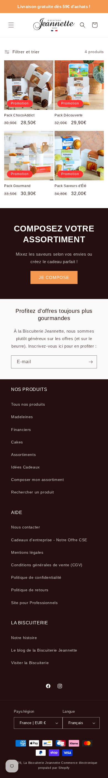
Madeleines (22, 417)
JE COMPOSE (54, 277)
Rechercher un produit (32, 492)
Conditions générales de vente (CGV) (47, 565)
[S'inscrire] (90, 361)
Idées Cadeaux (25, 467)
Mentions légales (27, 552)
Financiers (21, 429)
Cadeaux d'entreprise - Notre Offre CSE (49, 540)
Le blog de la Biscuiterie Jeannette (44, 650)
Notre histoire (24, 637)
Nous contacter (25, 527)
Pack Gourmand (17, 186)
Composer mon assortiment (37, 479)
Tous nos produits (28, 404)
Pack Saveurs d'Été (71, 186)
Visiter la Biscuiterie (30, 662)
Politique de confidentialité (36, 577)
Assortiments (23, 454)
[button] (11, 25)
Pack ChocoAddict (19, 115)
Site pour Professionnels (34, 602)
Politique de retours (29, 590)
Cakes (17, 442)
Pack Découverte (69, 115)
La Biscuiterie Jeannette (42, 762)
